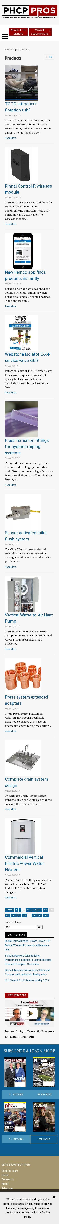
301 (28, 910)
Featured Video (16, 995)
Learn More (44, 1139)
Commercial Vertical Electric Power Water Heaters (24, 863)
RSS (50, 56)
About (5, 1183)
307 (13, 915)
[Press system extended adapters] (23, 675)
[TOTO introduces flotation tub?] (21, 82)
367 (34, 915)
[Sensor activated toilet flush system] (23, 511)
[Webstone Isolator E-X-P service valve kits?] (21, 333)
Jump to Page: (13, 922)
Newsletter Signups (18, 32)
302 (34, 910)
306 (7, 915)
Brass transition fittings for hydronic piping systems (27, 446)
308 (19, 915)
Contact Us (8, 1179)
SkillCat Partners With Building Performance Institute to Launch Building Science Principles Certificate (28, 960)
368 (40, 915)
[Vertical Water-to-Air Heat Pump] (23, 593)
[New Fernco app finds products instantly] (23, 251)
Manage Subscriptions (40, 32)
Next (46, 915)
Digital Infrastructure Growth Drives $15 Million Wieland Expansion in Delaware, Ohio (27, 945)
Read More (10, 138)
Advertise (7, 1188)
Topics (16, 49)
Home (8, 49)
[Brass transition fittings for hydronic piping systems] (21, 419)
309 (24, 915)
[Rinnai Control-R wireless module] (21, 164)
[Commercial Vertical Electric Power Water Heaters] (23, 836)
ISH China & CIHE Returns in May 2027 (27, 980)
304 (45, 910)
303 (39, 910)
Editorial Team (10, 1170)
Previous (10, 910)
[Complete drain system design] (23, 758)
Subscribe (16, 1094)
